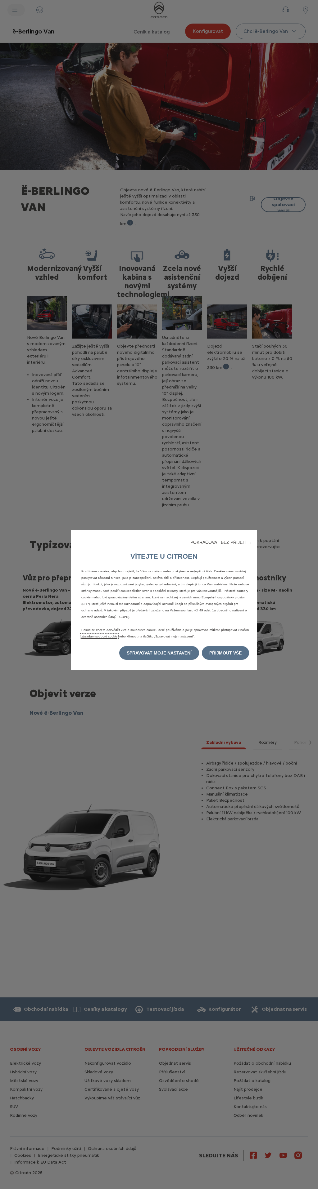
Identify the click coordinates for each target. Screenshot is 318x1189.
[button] (221, 542)
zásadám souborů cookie (99, 636)
